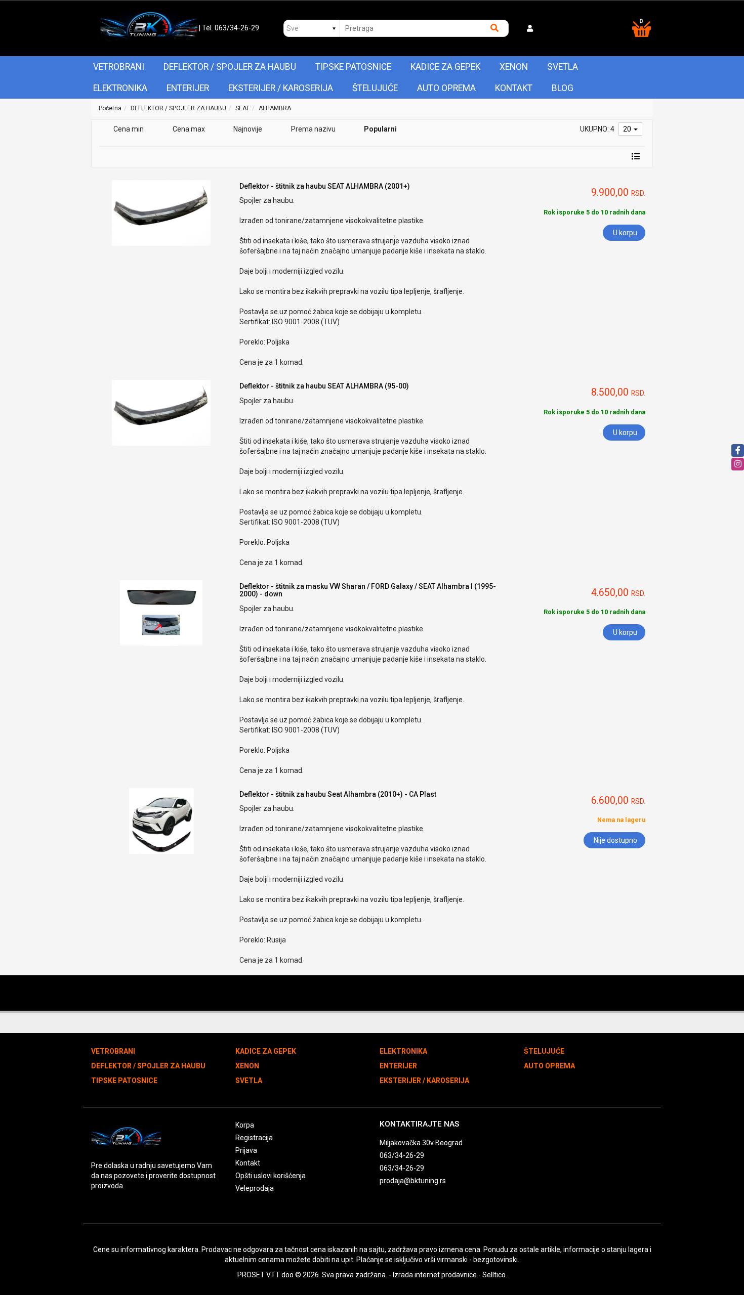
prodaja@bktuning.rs (413, 1181)
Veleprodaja (254, 1188)
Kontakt (513, 88)
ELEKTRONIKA (120, 88)
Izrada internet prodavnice (435, 1275)
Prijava (246, 1150)
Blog (562, 88)
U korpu (625, 233)
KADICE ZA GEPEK (445, 67)
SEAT (242, 108)
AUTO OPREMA (446, 88)
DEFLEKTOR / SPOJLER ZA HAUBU (229, 67)
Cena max (189, 129)
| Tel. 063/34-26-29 (229, 28)
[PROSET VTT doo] (148, 28)
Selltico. (494, 1275)
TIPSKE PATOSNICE (353, 67)
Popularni (380, 129)
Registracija (254, 1138)
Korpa (244, 1125)
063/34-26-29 (402, 1155)
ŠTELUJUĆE (375, 88)
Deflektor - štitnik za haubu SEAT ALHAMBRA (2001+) (324, 186)
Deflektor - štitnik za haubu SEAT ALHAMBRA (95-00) (324, 386)
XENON (514, 67)
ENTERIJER (188, 88)
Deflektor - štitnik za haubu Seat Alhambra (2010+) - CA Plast (337, 794)
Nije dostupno (615, 840)
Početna (110, 108)
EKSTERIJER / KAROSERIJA (280, 88)
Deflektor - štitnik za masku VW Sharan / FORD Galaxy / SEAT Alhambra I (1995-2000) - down (367, 590)
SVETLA (562, 67)
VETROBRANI (118, 67)
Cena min (128, 129)
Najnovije (247, 129)
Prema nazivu (313, 129)
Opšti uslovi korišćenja (270, 1176)
